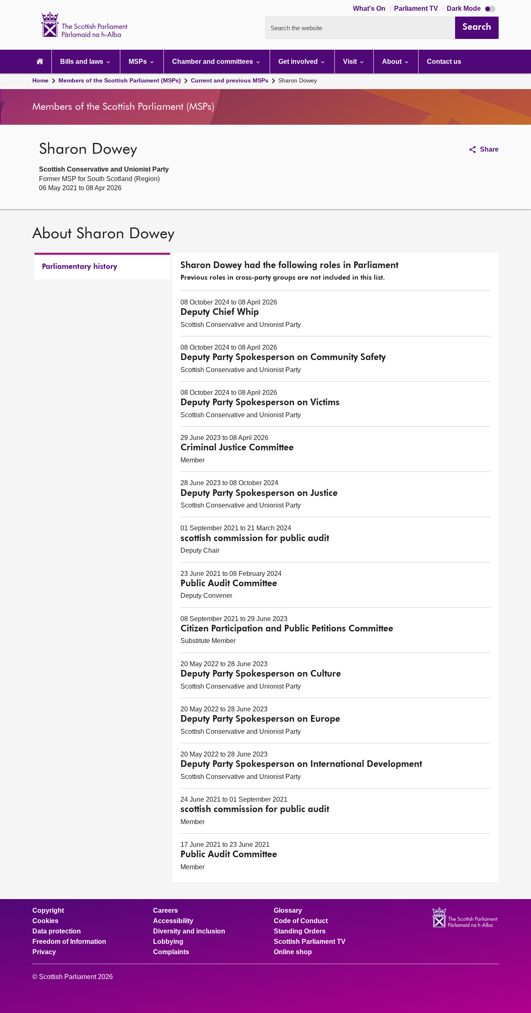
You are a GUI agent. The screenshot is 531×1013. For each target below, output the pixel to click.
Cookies (45, 921)
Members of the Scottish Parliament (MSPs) (119, 80)
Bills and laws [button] (82, 61)
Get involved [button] (298, 61)
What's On (370, 8)
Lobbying (168, 941)
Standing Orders (300, 931)
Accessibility (173, 921)
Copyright (48, 910)
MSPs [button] (139, 61)
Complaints (171, 952)
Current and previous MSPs (229, 80)
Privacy (44, 952)
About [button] (392, 61)
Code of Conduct (301, 921)
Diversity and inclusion (189, 931)
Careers (165, 910)
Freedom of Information (69, 941)
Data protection (56, 931)
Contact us (444, 61)
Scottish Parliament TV (310, 941)
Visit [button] (350, 61)
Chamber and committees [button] (213, 61)
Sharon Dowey (297, 80)
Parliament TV (417, 8)
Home (40, 80)
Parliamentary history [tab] (79, 267)
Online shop (293, 952)
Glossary (288, 910)
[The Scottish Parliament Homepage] (39, 61)
